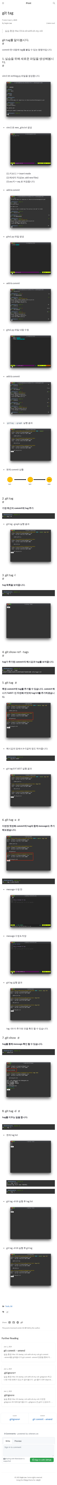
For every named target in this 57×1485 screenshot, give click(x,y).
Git (11, 1306)
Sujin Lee (8, 23)
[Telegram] (17, 1322)
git (7, 1312)
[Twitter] (9, 1322)
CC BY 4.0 (26, 1328)
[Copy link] (21, 1322)
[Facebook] (13, 1322)
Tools (7, 1306)
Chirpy (25, 1480)
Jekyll (38, 1480)
